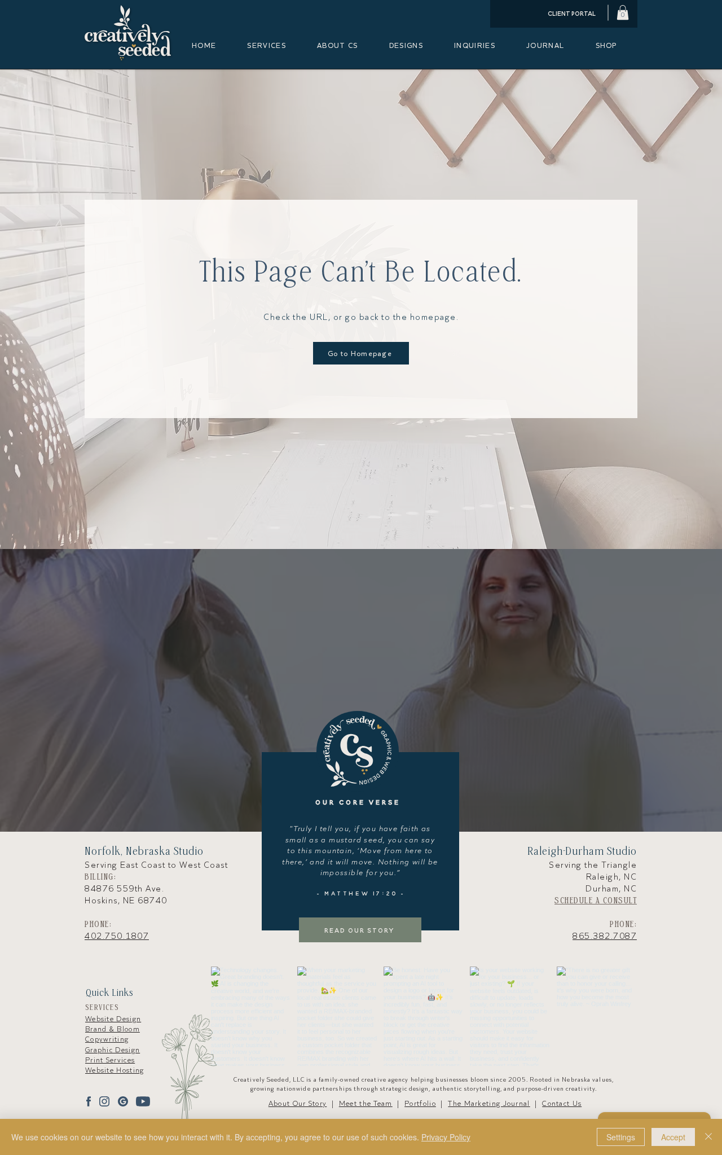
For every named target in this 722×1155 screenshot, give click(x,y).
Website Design (113, 1019)
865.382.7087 (605, 936)
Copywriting (107, 1039)
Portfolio (420, 1103)
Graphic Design (112, 1050)
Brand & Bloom (112, 1029)
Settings (620, 1137)
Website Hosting (114, 1070)
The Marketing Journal (489, 1103)
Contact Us (562, 1103)
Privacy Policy (445, 1137)
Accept (673, 1137)
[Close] (708, 1137)
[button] (623, 12)
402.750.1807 (117, 936)
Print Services (110, 1060)
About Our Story (297, 1103)
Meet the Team (366, 1103)
